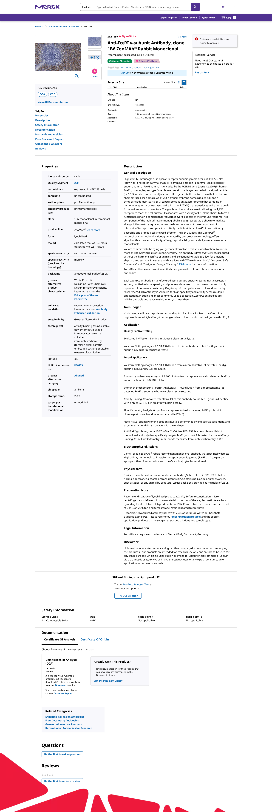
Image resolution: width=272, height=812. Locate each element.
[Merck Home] (47, 7)
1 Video (94, 76)
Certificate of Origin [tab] (94, 639)
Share (183, 36)
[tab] (42, 26)
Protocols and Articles (49, 134)
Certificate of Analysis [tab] (59, 639)
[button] (168, 17)
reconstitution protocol (186, 516)
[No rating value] (114, 67)
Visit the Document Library (108, 680)
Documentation (45, 129)
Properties (41, 115)
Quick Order (208, 17)
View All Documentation (53, 102)
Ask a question (151, 67)
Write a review (133, 67)
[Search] (195, 7)
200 (76, 183)
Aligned (79, 375)
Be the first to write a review (63, 781)
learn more (93, 230)
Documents (61, 685)
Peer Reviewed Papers (49, 139)
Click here (185, 264)
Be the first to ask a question (62, 754)
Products (39, 26)
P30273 (78, 365)
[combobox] (140, 7)
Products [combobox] (86, 7)
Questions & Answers (48, 144)
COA (42, 94)
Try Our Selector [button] (128, 595)
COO (53, 94)
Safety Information (47, 125)
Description (42, 120)
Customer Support (64, 693)
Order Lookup (189, 17)
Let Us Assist (203, 72)
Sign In (124, 72)
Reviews (40, 148)
